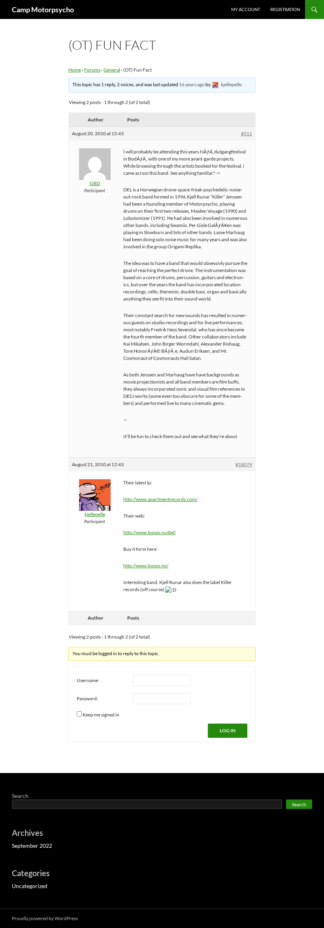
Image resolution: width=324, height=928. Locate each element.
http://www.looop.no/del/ (149, 532)
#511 (246, 133)
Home (74, 70)
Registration (285, 9)
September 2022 (32, 845)
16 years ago (192, 84)
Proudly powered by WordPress (45, 918)
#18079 (243, 464)
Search (20, 795)
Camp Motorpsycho (43, 9)
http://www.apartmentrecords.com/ (160, 499)
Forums (92, 70)
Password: (87, 698)
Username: (88, 680)
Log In (227, 730)
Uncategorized (29, 886)
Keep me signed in (101, 715)
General (112, 70)
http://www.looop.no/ (145, 566)
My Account (245, 9)
